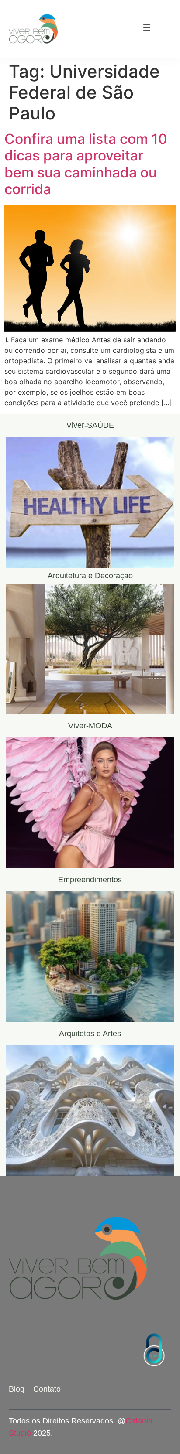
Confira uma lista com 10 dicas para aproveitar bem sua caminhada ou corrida (85, 164)
